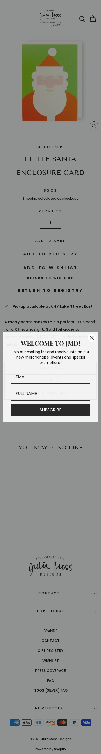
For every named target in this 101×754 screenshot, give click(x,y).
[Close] (91, 338)
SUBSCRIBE (50, 410)
